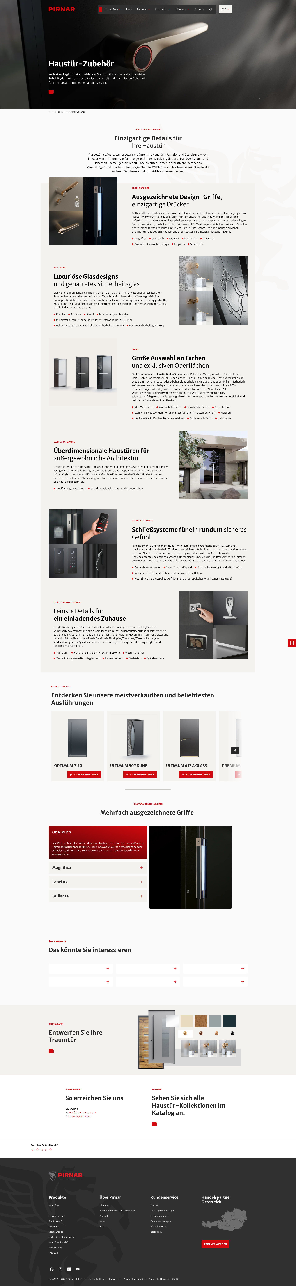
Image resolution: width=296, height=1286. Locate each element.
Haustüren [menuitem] (111, 9)
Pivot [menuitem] (129, 9)
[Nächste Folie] (235, 750)
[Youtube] (78, 1269)
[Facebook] (52, 1269)
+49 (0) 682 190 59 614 (82, 1112)
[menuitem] (100, 9)
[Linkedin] (69, 1269)
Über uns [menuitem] (181, 9)
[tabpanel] (148, 867)
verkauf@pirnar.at (79, 1116)
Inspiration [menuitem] (161, 9)
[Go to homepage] (62, 9)
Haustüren (60, 112)
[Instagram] (60, 1269)
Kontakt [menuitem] (199, 9)
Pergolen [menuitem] (142, 9)
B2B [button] (223, 9)
